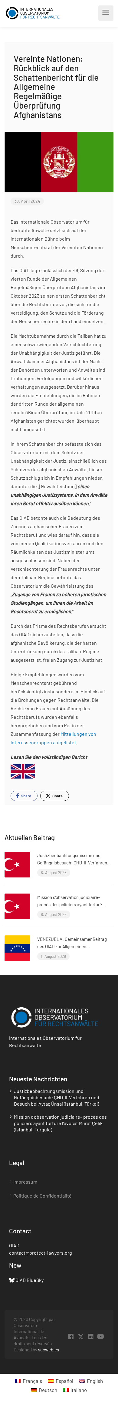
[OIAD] (33, 13)
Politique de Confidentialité (42, 1195)
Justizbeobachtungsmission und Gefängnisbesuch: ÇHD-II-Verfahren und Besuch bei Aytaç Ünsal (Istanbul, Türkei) (56, 1097)
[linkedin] (90, 1336)
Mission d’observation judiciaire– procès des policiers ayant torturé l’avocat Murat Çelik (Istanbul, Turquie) (73, 904)
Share (25, 795)
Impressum (25, 1182)
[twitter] (80, 1336)
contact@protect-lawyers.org (40, 1253)
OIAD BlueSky (29, 1280)
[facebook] (70, 1336)
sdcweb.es (48, 1349)
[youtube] (100, 1336)
